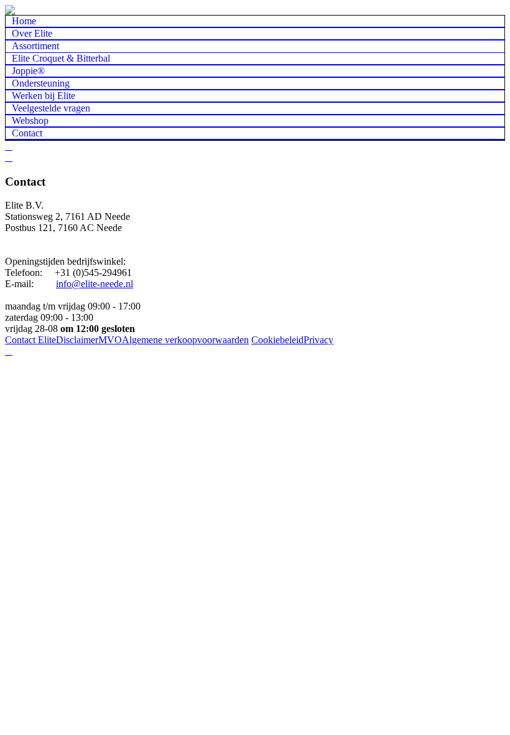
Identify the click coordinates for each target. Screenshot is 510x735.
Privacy (318, 339)
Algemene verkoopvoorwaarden (185, 339)
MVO (110, 339)
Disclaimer (77, 339)
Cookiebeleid (277, 339)
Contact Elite (30, 339)
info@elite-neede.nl (94, 283)
